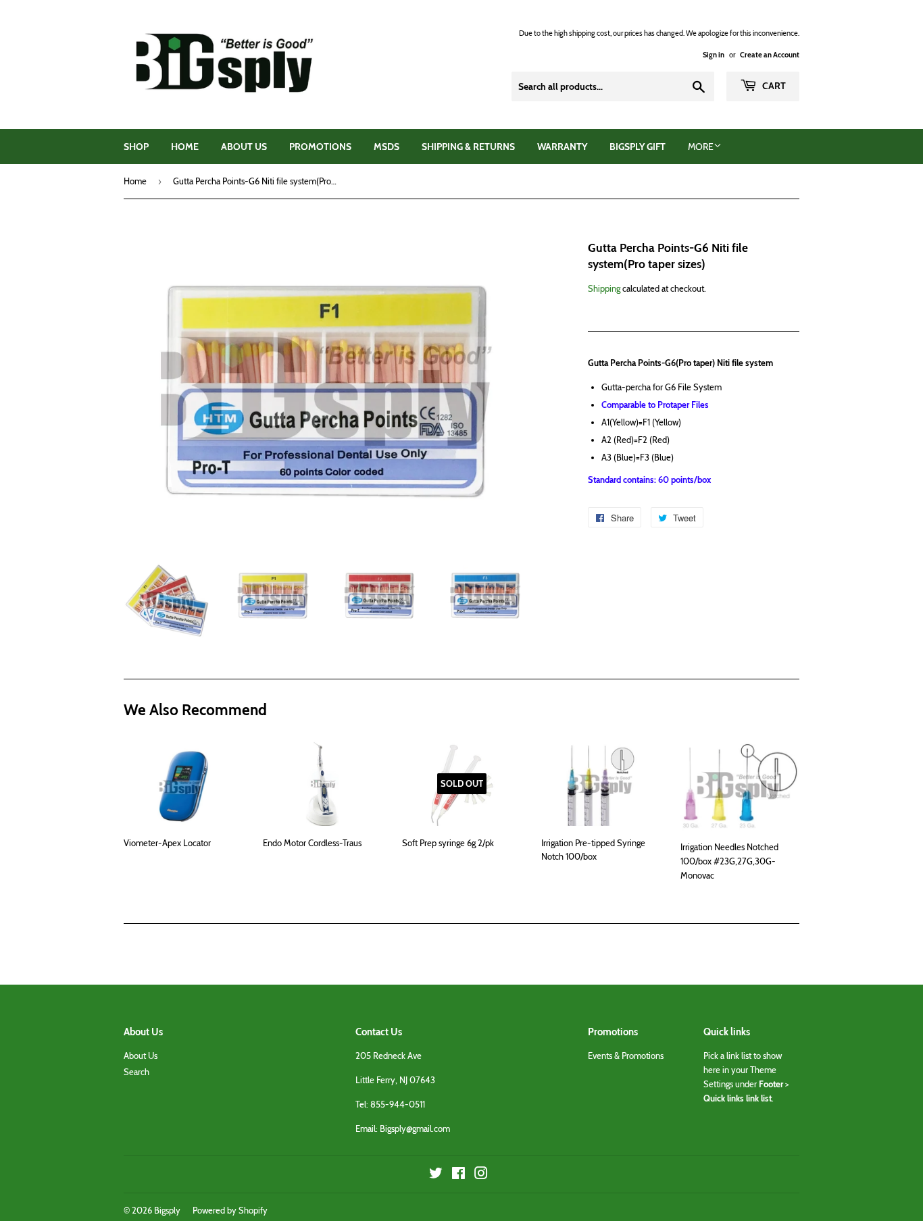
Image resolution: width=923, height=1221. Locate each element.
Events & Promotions (626, 1055)
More (701, 146)
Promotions (320, 146)
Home (185, 146)
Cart (773, 86)
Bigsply (167, 1210)
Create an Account (769, 54)
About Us (244, 146)
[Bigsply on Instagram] (481, 1175)
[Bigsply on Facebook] (458, 1175)
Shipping (604, 288)
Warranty (562, 146)
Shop (136, 146)
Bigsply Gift (637, 146)
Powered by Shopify (230, 1210)
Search (136, 1071)
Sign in (713, 54)
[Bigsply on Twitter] (436, 1175)
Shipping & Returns (468, 146)
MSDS (386, 146)
